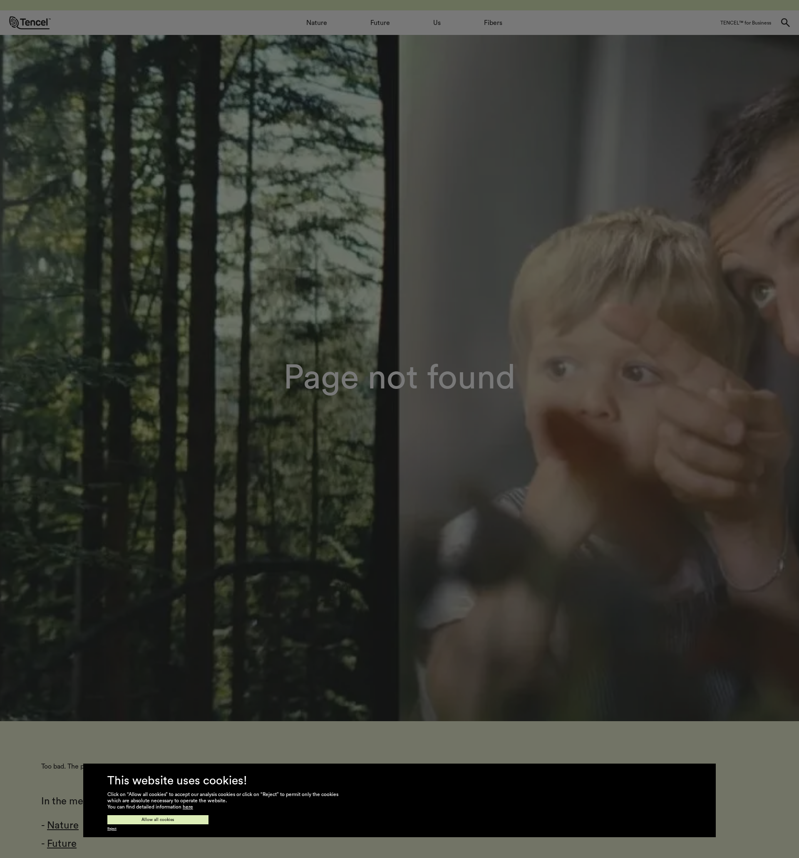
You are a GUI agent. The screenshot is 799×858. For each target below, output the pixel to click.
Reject (112, 829)
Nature (63, 826)
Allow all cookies (157, 820)
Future (62, 844)
